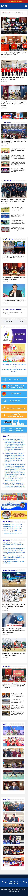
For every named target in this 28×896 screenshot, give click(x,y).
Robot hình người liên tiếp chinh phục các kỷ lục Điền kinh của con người (17, 215)
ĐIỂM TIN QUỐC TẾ (7, 540)
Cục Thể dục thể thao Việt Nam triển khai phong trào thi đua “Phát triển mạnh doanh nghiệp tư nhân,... (13, 606)
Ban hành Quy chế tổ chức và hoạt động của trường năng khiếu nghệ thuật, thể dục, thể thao (13, 685)
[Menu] (26, 6)
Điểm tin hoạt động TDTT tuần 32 (13, 528)
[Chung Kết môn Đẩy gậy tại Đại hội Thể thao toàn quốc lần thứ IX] (13, 771)
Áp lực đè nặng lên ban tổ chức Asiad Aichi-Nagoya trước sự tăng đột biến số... (18, 229)
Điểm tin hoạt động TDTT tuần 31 (13, 531)
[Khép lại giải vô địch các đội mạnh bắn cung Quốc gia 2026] (5, 150)
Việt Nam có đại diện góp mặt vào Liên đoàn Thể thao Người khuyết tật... (17, 713)
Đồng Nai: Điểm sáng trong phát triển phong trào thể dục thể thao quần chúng (13, 582)
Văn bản (13, 882)
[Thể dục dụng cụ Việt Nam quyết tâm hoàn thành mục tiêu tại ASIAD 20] (14, 68)
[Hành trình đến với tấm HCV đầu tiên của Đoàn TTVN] (13, 737)
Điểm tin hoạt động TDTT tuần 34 (13, 524)
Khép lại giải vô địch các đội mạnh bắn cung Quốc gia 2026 (18, 150)
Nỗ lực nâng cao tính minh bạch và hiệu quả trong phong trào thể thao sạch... (18, 222)
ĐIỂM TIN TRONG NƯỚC (8, 522)
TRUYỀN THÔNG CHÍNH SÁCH (10, 570)
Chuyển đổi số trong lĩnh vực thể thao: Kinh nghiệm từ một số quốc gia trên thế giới (13, 544)
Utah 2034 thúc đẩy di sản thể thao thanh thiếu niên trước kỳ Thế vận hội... (17, 209)
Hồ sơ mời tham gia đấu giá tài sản (11, 13)
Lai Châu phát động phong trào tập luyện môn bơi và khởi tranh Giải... (17, 701)
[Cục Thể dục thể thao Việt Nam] (4, 6)
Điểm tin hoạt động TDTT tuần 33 (13, 526)
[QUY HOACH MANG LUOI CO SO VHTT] (13, 782)
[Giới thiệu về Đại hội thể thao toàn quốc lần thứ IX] (13, 726)
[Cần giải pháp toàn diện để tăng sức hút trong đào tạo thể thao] (14, 644)
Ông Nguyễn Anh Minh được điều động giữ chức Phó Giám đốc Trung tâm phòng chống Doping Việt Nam (14, 103)
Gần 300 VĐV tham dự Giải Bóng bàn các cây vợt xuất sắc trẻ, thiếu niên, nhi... (18, 163)
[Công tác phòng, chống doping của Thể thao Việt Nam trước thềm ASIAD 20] (14, 25)
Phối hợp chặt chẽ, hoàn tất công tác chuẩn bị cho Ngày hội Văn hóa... (17, 707)
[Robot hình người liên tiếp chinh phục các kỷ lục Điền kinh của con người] (5, 215)
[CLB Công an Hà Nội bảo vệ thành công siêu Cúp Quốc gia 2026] (14, 131)
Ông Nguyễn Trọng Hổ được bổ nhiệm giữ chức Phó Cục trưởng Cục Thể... (17, 695)
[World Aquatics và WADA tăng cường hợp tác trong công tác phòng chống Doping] (14, 190)
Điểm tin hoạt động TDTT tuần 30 (13, 533)
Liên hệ (16, 883)
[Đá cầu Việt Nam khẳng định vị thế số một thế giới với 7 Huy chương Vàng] (14, 43)
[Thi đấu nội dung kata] (13, 760)
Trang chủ (5, 882)
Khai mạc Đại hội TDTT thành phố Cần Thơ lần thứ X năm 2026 (18, 170)
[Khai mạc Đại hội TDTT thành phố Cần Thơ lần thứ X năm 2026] (5, 170)
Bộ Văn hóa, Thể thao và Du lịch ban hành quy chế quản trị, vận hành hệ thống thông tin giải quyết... (13, 630)
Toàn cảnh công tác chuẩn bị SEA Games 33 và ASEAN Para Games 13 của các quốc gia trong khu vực (13, 557)
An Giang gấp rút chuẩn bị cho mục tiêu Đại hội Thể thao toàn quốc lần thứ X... (18, 157)
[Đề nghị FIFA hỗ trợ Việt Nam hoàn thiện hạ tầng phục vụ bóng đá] (14, 262)
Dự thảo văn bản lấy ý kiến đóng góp (12, 310)
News (19, 882)
